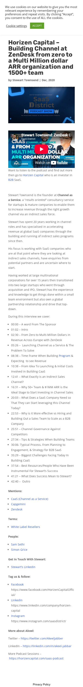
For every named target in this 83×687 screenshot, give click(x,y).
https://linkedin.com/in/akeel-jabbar (47, 646)
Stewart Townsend (25, 80)
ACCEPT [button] (37, 25)
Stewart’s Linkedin (23, 567)
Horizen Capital (33, 175)
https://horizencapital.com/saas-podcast (36, 658)
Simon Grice (19, 549)
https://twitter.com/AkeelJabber (42, 638)
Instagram (18, 616)
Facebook (17, 584)
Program (64, 356)
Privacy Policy (41, 684)
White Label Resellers (25, 527)
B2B (10, 180)
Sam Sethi (18, 544)
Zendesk (16, 509)
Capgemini (18, 504)
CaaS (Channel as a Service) (29, 499)
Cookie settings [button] (16, 26)
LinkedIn (17, 600)
